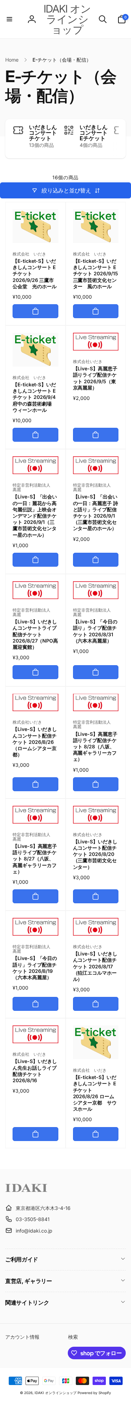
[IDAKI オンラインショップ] (26, 1190)
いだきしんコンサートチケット (43, 132)
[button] (9, 19)
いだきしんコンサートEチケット (94, 132)
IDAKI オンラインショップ (56, 1393)
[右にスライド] (119, 138)
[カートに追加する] (35, 311)
